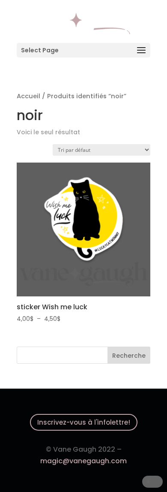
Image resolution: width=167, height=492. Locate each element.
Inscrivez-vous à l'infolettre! (83, 422)
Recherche (129, 355)
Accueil (28, 96)
